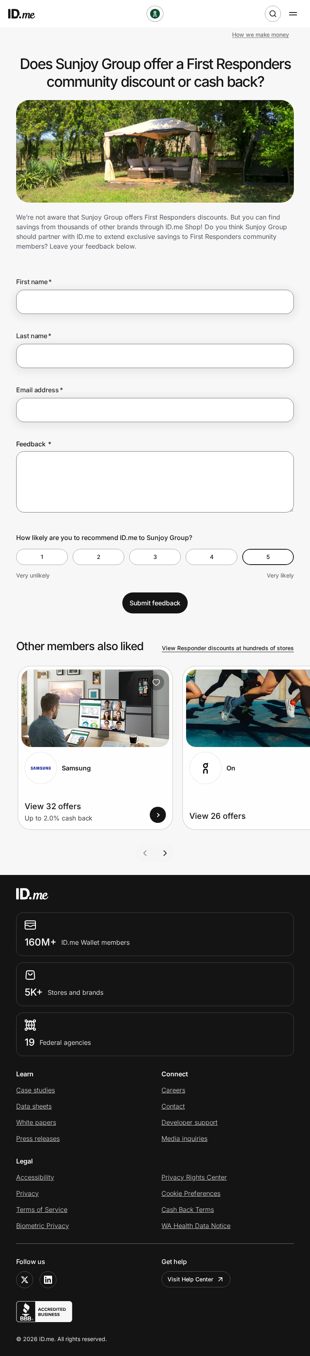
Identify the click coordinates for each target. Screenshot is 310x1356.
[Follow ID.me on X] (24, 1279)
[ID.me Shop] (26, 14)
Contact (173, 1106)
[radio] (42, 557)
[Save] (156, 682)
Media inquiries (184, 1138)
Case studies (35, 1090)
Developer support (189, 1122)
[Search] (273, 14)
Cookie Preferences (190, 1193)
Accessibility (35, 1177)
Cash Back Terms (187, 1209)
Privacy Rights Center (194, 1177)
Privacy (27, 1193)
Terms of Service (41, 1209)
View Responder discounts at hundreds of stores (228, 648)
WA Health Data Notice (195, 1226)
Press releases (38, 1138)
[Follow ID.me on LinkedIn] (48, 1279)
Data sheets (34, 1106)
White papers (36, 1122)
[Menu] (293, 14)
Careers (173, 1090)
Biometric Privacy (42, 1226)
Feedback (33, 444)
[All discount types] (155, 14)
